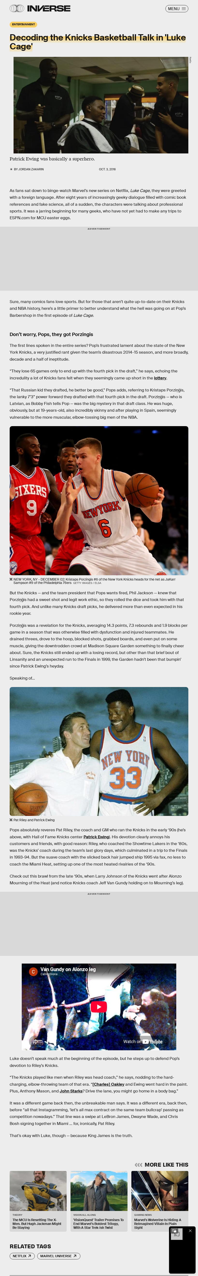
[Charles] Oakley (108, 1084)
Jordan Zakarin (31, 169)
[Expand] (174, 1231)
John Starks (71, 1091)
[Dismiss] (190, 1231)
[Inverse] (49, 8)
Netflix (19, 1256)
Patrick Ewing (96, 837)
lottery (160, 378)
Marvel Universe (56, 1256)
